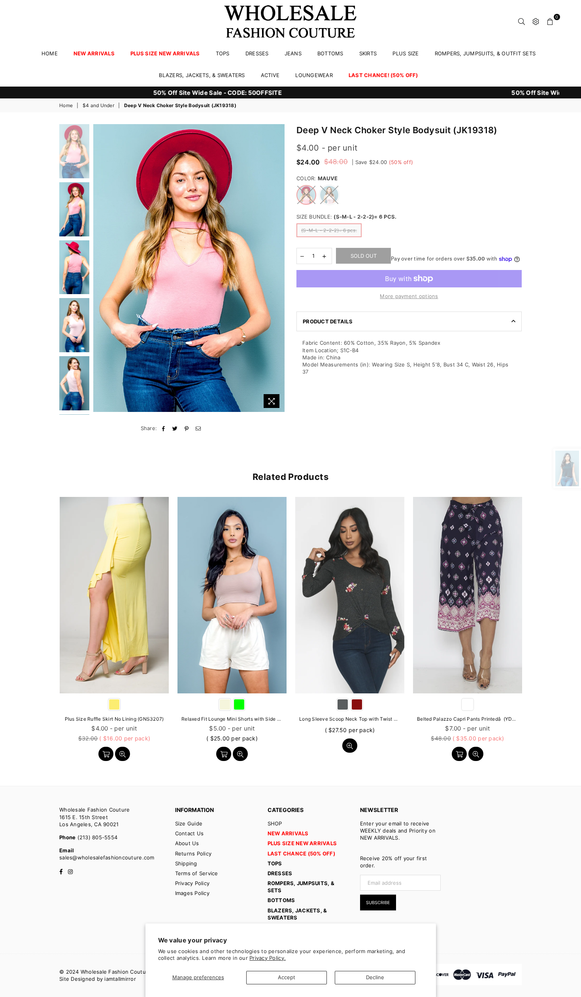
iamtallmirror (120, 979)
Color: (317, 178)
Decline (375, 977)
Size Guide (189, 823)
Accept (286, 977)
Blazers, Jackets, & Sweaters (202, 75)
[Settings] (536, 21)
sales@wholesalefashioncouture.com (107, 857)
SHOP (275, 823)
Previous (100, 268)
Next (278, 268)
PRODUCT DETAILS (328, 321)
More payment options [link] (409, 296)
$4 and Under (98, 105)
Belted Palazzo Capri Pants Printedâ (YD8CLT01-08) (467, 719)
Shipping (186, 863)
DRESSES (257, 53)
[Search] (522, 21)
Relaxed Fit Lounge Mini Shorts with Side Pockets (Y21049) (232, 719)
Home (50, 53)
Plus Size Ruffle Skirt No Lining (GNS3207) (114, 719)
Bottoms (330, 53)
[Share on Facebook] (164, 428)
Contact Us (189, 833)
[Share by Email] (198, 428)
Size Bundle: (346, 216)
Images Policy (192, 893)
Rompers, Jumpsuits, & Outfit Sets (485, 53)
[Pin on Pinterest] (187, 428)
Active (270, 75)
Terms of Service (196, 873)
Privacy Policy (192, 883)
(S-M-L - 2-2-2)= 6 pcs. (329, 230)
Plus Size (405, 53)
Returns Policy (193, 853)
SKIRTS (368, 53)
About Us (187, 843)
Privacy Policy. (267, 958)
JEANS (293, 53)
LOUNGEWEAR (314, 75)
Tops (223, 53)
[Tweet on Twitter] (175, 428)
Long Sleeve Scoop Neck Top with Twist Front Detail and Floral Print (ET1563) (349, 719)
